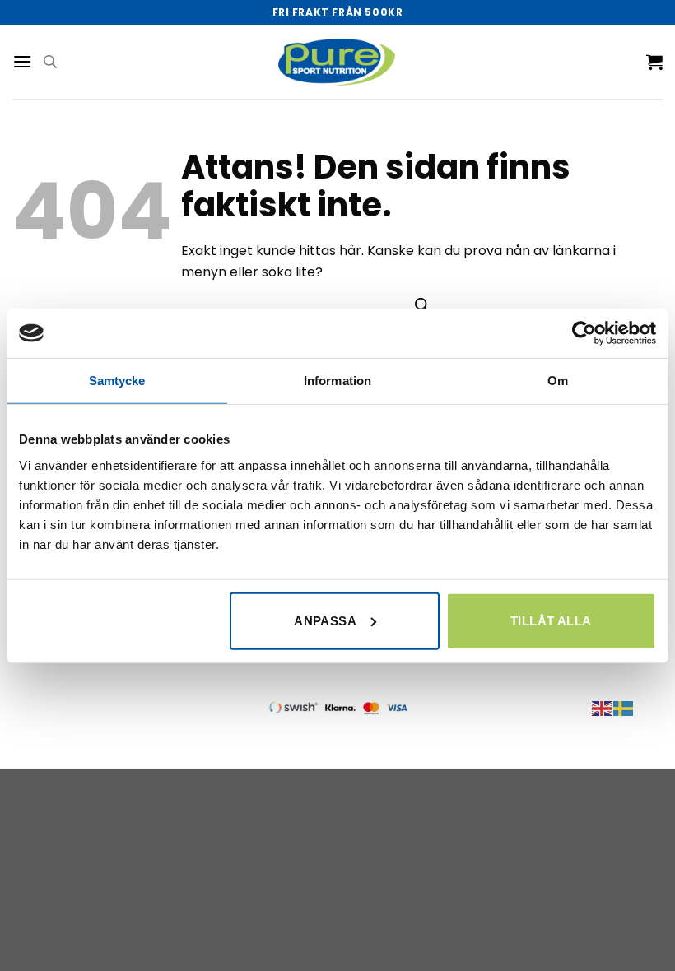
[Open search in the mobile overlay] (50, 61)
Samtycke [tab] (117, 381)
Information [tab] (337, 381)
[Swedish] (624, 707)
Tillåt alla (551, 620)
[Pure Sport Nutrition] (338, 61)
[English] (602, 707)
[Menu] (22, 61)
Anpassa (325, 620)
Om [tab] (557, 381)
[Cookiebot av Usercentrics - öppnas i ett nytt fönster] (584, 333)
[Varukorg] (654, 62)
